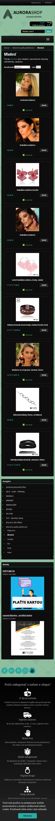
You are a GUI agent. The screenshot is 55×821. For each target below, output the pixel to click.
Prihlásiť (48, 2)
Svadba (10, 539)
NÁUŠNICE (9, 496)
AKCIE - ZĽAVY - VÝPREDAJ (15, 491)
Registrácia (36, 2)
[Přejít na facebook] (4, 673)
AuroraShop (23, 14)
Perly (9, 548)
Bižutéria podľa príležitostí (23, 48)
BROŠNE (9, 509)
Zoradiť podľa (9, 67)
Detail (44, 105)
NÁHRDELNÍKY (11, 505)
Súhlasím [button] (27, 816)
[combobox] (33, 31)
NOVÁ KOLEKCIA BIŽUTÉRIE (16, 487)
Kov (8, 543)
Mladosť (10, 535)
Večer (9, 552)
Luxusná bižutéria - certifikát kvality (17, 615)
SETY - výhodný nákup (14, 518)
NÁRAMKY (9, 500)
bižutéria (14, 59)
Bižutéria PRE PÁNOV (14, 522)
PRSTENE (9, 513)
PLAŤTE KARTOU (9, 571)
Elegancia (11, 530)
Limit (34, 67)
